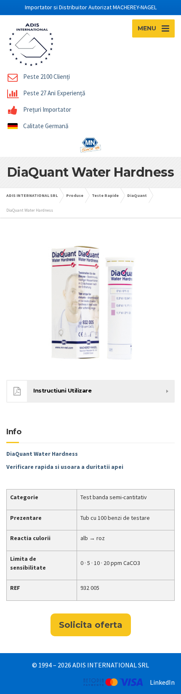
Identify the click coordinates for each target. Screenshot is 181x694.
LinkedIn (162, 682)
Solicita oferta (90, 625)
